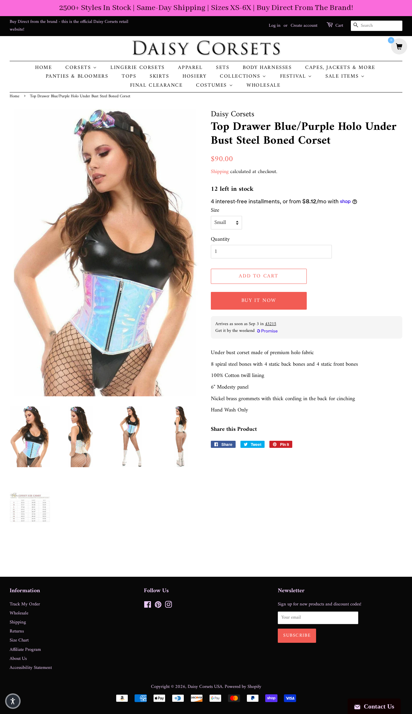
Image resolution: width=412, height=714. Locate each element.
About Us (18, 659)
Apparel (190, 67)
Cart (339, 26)
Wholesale (263, 85)
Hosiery (194, 76)
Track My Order (25, 604)
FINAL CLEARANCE (156, 85)
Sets (222, 67)
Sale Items (343, 76)
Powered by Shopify (243, 687)
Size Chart (19, 640)
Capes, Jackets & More (340, 67)
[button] (13, 701)
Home (43, 67)
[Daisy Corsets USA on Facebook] (147, 606)
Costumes (212, 85)
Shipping (220, 171)
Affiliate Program (25, 650)
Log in (274, 26)
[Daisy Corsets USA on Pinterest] (158, 606)
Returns (17, 631)
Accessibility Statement (31, 668)
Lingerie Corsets (137, 67)
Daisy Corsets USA (205, 687)
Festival (294, 76)
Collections (241, 76)
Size (215, 210)
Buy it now (258, 300)
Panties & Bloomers (77, 76)
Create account (304, 26)
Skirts (159, 76)
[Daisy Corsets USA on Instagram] (168, 606)
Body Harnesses (267, 67)
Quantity (220, 239)
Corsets (79, 67)
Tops (129, 76)
